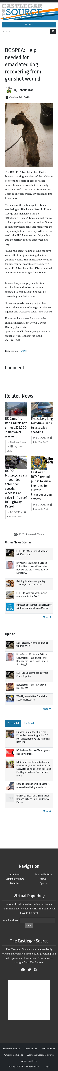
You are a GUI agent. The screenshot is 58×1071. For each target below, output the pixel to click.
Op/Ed (43, 878)
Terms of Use (30, 1048)
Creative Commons (13, 1054)
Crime (24, 350)
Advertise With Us (11, 1048)
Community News (15, 878)
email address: (11, 920)
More (46, 617)
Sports (43, 883)
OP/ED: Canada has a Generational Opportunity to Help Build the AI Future (33, 799)
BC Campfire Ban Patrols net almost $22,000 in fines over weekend (16, 427)
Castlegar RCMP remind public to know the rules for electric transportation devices (41, 485)
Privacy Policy (49, 1048)
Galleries (14, 883)
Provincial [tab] (13, 723)
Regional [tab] (29, 723)
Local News (15, 874)
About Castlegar (29, 1061)
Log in (47, 1066)
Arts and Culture (43, 874)
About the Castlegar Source (40, 1054)
